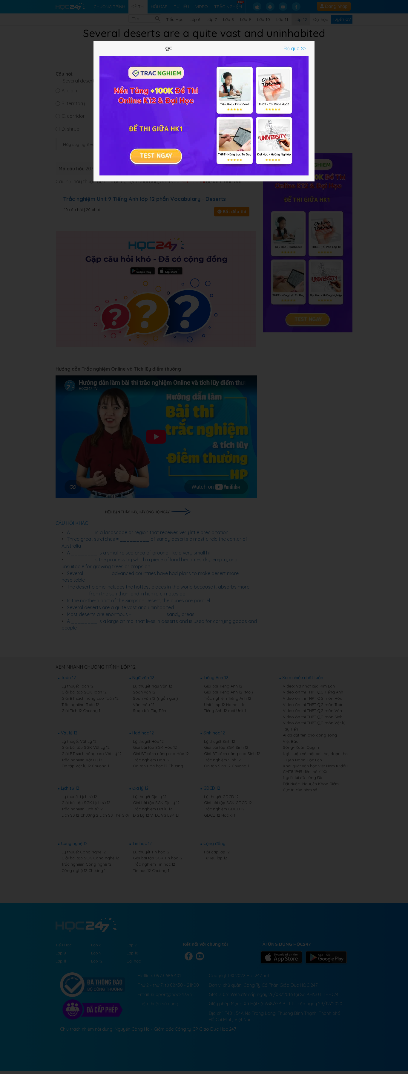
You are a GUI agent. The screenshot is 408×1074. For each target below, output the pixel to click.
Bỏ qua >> (295, 48)
